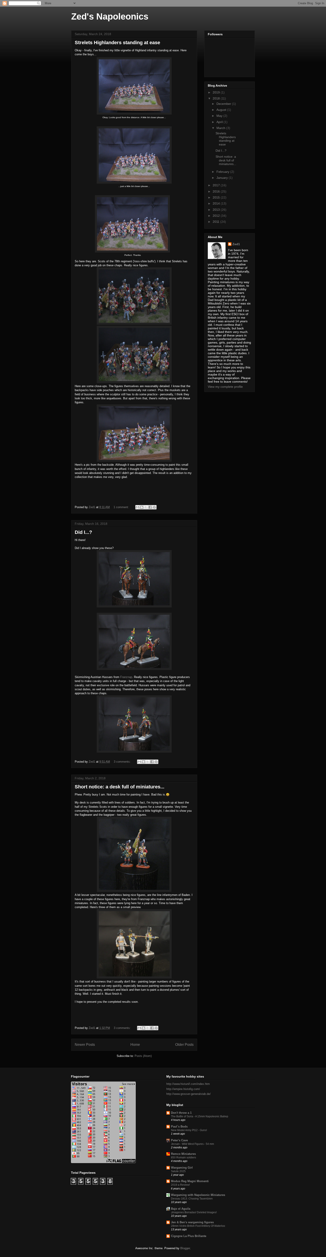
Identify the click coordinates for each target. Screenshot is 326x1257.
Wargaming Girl (182, 1167)
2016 (217, 191)
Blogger (185, 1248)
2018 (217, 98)
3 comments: (123, 761)
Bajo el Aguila (180, 1208)
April (220, 122)
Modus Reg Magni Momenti (190, 1181)
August (221, 109)
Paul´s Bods (179, 1126)
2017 (217, 185)
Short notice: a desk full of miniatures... (119, 787)
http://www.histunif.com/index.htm (188, 1084)
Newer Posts (85, 1044)
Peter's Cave (179, 1140)
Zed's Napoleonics (109, 16)
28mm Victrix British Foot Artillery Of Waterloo (198, 1225)
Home (135, 1044)
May (219, 115)
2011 (216, 221)
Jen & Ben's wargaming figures (192, 1222)
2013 (217, 209)
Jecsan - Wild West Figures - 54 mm (192, 1144)
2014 (217, 203)
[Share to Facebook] (150, 507)
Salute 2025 (178, 1171)
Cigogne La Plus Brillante (188, 1236)
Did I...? (83, 532)
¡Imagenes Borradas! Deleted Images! (194, 1212)
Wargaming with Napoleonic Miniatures (198, 1195)
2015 (217, 197)
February (223, 171)
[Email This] (137, 507)
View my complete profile (225, 386)
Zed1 (236, 244)
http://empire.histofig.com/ (183, 1089)
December (224, 103)
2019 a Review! (180, 1184)
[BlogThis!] (141, 507)
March (221, 128)
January (222, 177)
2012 (217, 215)
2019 (217, 92)
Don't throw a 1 (181, 1112)
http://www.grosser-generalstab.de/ (188, 1094)
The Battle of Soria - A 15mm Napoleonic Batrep (199, 1116)
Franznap (126, 677)
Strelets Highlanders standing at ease (117, 42)
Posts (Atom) (143, 1056)
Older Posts (184, 1044)
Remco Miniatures (183, 1154)
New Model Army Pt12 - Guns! (189, 1130)
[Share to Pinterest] (154, 507)
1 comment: (122, 507)
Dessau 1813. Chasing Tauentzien (192, 1198)
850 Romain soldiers (183, 1157)
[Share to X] (146, 507)
